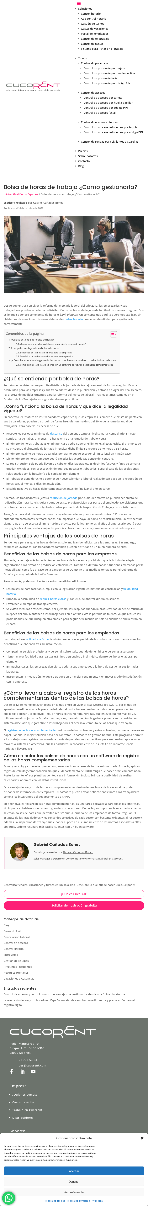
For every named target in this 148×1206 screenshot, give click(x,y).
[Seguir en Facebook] (11, 1071)
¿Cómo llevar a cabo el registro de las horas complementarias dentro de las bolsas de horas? (63, 360)
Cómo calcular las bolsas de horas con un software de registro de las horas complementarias (66, 364)
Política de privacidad (78, 1200)
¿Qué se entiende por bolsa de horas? (32, 339)
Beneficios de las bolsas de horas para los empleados (46, 356)
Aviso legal (97, 1200)
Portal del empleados (94, 33)
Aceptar (74, 1171)
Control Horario (14, 949)
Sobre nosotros (88, 156)
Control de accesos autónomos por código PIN (113, 132)
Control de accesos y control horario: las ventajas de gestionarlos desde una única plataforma (64, 994)
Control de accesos (93, 92)
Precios (83, 151)
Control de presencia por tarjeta (104, 68)
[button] (142, 1138)
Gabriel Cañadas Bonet (48, 202)
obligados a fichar (37, 639)
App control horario (93, 18)
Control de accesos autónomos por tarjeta (111, 127)
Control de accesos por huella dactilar (108, 102)
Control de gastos (92, 43)
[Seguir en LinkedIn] (22, 1071)
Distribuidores (23, 1117)
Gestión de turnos (92, 23)
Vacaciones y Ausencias (19, 978)
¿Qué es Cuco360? (74, 894)
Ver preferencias (74, 1192)
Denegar (74, 1181)
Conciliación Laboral (17, 937)
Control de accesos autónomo (100, 122)
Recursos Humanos (16, 972)
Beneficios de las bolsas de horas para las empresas (46, 352)
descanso (56, 433)
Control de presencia (94, 63)
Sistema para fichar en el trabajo (102, 48)
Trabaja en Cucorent (27, 1110)
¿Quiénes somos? (24, 1094)
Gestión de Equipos (25, 194)
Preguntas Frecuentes (18, 967)
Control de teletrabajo (95, 38)
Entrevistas (11, 955)
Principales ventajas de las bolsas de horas (35, 348)
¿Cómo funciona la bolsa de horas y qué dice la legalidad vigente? (53, 343)
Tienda (82, 58)
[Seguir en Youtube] (33, 1071)
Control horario (91, 13)
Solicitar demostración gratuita (74, 905)
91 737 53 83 (28, 1060)
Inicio (7, 194)
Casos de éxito (23, 1102)
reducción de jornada (63, 498)
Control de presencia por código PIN (107, 83)
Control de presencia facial (101, 78)
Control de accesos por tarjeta (103, 97)
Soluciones (85, 8)
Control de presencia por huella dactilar (109, 73)
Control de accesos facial (100, 112)
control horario (73, 319)
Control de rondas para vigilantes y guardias (109, 141)
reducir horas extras (53, 599)
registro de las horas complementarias (32, 730)
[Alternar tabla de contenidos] (111, 334)
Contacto (84, 161)
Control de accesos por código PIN (106, 107)
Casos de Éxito (13, 931)
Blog (81, 166)
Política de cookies (55, 1200)
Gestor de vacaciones (94, 28)
